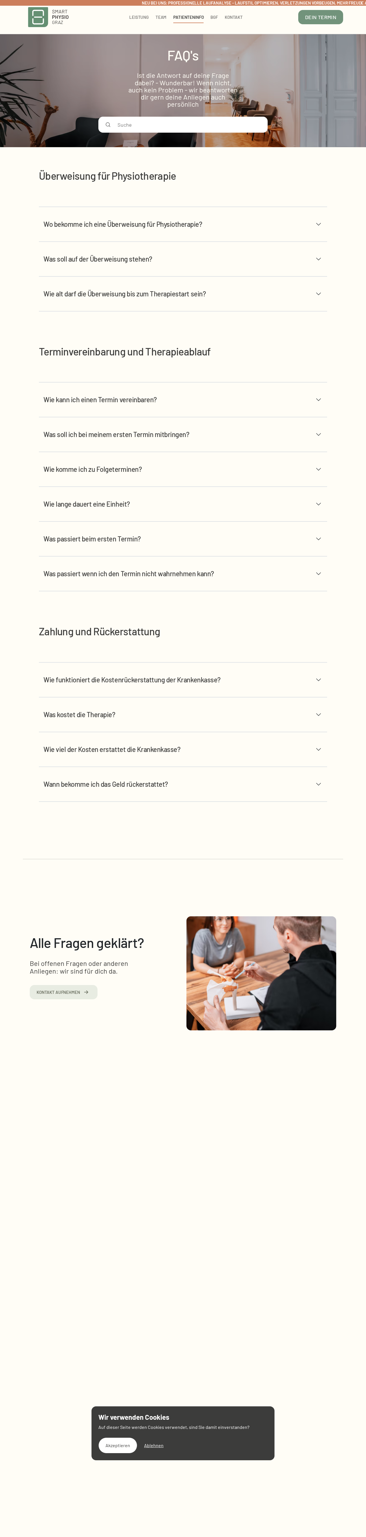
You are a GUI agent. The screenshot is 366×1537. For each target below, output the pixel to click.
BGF (214, 17)
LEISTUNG (139, 17)
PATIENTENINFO (188, 17)
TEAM (161, 17)
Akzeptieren (118, 1445)
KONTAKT (234, 17)
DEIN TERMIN (320, 17)
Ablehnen (154, 1445)
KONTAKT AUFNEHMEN (59, 992)
